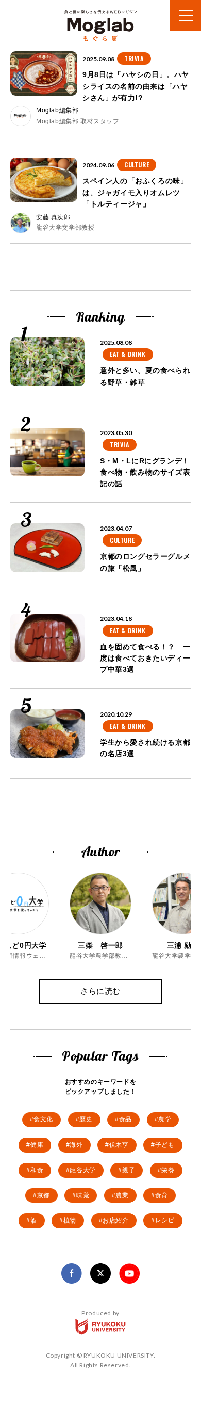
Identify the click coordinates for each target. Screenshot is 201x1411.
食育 (161, 1195)
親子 (128, 1170)
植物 (69, 1220)
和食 (36, 1170)
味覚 (82, 1195)
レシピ (165, 1220)
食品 (125, 1119)
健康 (36, 1145)
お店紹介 (115, 1220)
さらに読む (100, 991)
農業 (121, 1195)
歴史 (85, 1119)
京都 (43, 1195)
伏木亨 (119, 1145)
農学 (164, 1119)
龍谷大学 (82, 1170)
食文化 (43, 1119)
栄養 (167, 1170)
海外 (76, 1145)
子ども (165, 1145)
